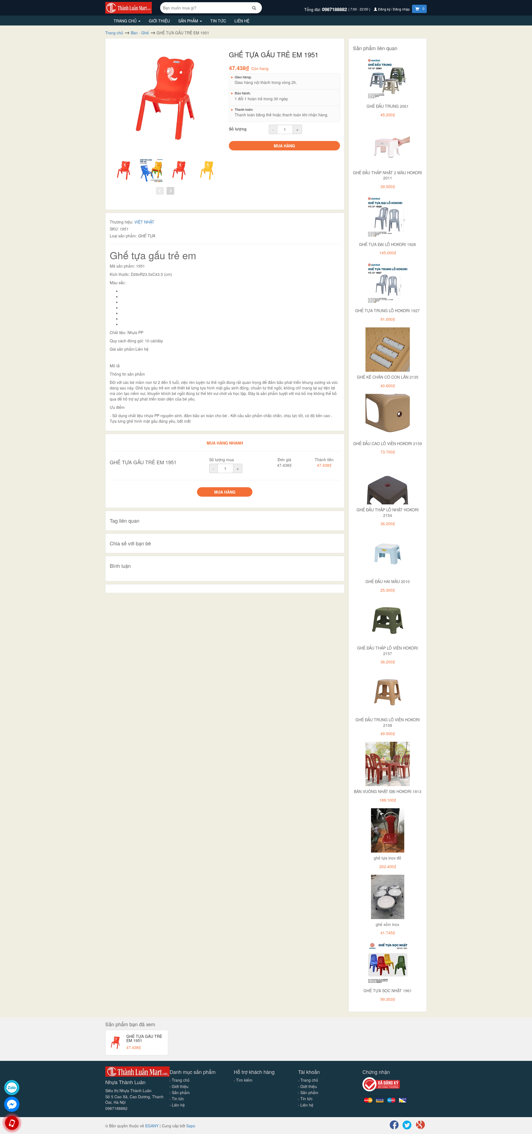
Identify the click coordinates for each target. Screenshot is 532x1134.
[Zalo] (11, 1087)
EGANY (151, 1125)
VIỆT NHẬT (144, 222)
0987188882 (335, 9)
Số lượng (238, 129)
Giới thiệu (159, 21)
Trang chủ (126, 21)
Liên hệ (241, 21)
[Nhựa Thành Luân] (128, 7)
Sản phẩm (188, 21)
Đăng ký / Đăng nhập (394, 9)
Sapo (190, 1125)
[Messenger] (11, 1104)
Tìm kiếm (244, 1080)
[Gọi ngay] (12, 1123)
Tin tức (218, 21)
